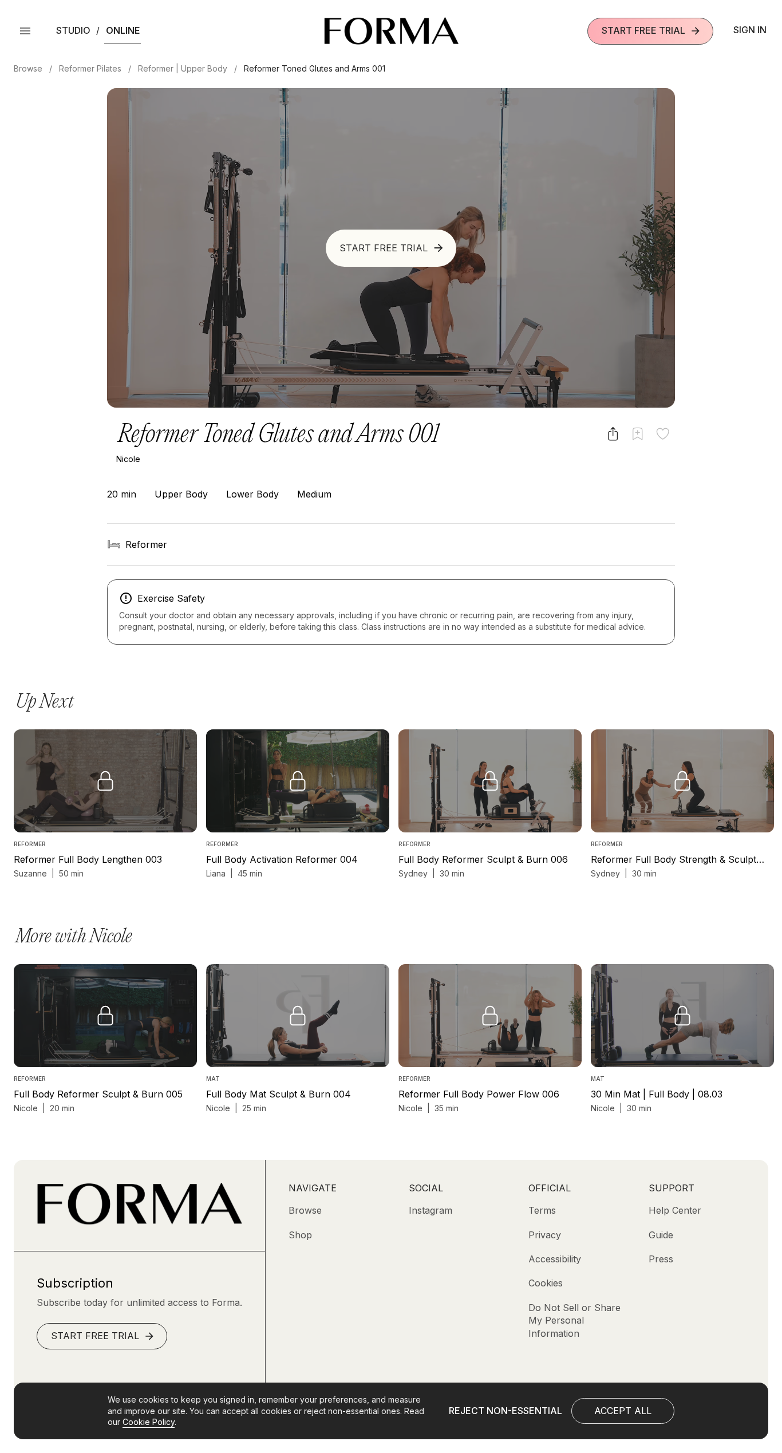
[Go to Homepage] (139, 1221)
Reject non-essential (505, 1410)
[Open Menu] (25, 31)
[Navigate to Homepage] (391, 31)
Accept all (622, 1410)
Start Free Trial (643, 30)
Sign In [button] (750, 29)
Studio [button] (73, 30)
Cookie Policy (149, 1422)
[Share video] (613, 433)
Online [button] (123, 30)
